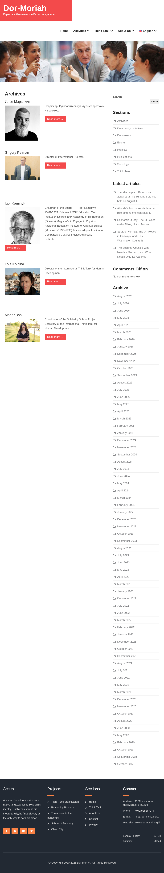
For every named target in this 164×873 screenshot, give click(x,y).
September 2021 (127, 656)
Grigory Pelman (17, 152)
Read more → (55, 119)
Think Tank (101, 30)
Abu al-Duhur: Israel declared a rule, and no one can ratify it (136, 210)
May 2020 (123, 735)
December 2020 (126, 699)
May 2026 (123, 317)
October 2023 (125, 533)
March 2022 (124, 620)
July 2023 (123, 555)
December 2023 (126, 519)
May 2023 (123, 569)
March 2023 (124, 584)
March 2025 (124, 418)
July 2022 (123, 605)
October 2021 (125, 648)
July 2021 (123, 670)
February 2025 (126, 425)
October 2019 (125, 749)
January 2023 (125, 591)
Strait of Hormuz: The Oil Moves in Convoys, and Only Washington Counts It (136, 236)
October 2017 (125, 764)
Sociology (123, 164)
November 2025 (126, 361)
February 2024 (126, 504)
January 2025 (125, 433)
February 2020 (126, 742)
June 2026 (123, 310)
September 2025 (127, 375)
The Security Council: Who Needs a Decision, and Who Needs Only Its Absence (134, 252)
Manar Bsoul (14, 315)
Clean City (57, 829)
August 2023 (124, 548)
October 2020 (125, 713)
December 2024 (126, 440)
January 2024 (125, 512)
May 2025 (123, 404)
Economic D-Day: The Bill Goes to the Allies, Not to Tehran (136, 222)
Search (117, 96)
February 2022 (126, 627)
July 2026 (123, 303)
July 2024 (123, 468)
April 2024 (123, 490)
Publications (124, 156)
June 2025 (123, 397)
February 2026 (126, 339)
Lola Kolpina (14, 264)
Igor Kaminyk (15, 203)
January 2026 (125, 346)
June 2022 (123, 612)
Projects (122, 149)
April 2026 (123, 325)
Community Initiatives (130, 128)
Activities (79, 30)
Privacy (93, 824)
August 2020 (124, 720)
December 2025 (126, 353)
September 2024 (127, 454)
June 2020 (123, 728)
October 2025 (125, 368)
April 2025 (123, 411)
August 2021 (124, 663)
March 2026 (124, 332)
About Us (124, 30)
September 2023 (127, 540)
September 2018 (127, 756)
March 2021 (124, 692)
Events (121, 142)
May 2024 (123, 483)
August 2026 (124, 296)
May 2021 (123, 684)
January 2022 (125, 634)
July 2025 (123, 389)
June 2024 (123, 476)
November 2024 (126, 447)
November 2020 (126, 706)
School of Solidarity (62, 823)
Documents (124, 135)
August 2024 (124, 461)
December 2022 (126, 598)
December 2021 (126, 641)
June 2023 (123, 562)
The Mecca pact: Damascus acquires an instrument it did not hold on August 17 (136, 197)
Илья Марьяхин (17, 102)
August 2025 (124, 382)
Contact (93, 819)
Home (64, 30)
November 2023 (126, 526)
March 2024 (124, 497)
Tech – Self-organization (65, 801)
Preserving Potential (62, 807)
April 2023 (123, 576)
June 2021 (123, 677)
